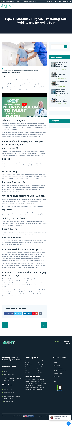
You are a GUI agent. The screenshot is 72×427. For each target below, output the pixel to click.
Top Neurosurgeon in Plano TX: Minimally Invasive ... (61, 65)
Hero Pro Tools (18, 416)
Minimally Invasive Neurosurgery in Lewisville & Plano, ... (62, 91)
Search (65, 46)
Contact (56, 379)
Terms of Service (58, 368)
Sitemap (56, 381)
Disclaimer (57, 365)
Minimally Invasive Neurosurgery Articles (26, 70)
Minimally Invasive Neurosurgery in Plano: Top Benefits (61, 99)
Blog (55, 362)
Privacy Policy (58, 373)
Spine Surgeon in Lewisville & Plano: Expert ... (61, 74)
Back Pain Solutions (9, 70)
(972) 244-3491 (67, 1)
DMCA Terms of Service (60, 370)
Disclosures (57, 376)
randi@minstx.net (31, 1)
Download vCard (8, 401)
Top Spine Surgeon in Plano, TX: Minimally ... (61, 83)
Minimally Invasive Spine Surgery (11, 72)
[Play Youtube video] (24, 104)
